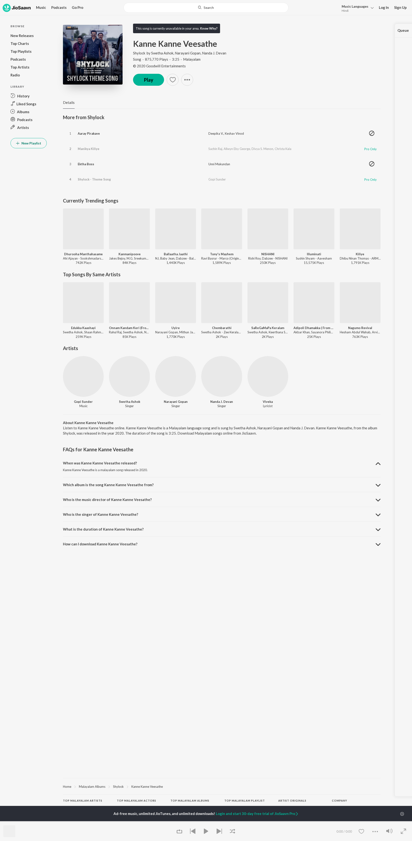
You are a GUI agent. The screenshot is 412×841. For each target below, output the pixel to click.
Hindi (345, 10)
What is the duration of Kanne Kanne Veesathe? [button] (103, 529)
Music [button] (41, 7)
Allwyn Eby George (237, 149)
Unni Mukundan (219, 164)
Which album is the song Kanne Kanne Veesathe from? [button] (108, 485)
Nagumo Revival (360, 328)
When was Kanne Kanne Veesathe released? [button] (100, 463)
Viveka (268, 402)
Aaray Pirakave (89, 133)
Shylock (139, 53)
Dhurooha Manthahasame (83, 254)
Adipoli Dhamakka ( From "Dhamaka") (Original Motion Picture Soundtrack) (314, 328)
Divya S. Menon (262, 149)
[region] (222, 786)
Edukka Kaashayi (83, 328)
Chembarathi (222, 328)
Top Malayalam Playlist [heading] (244, 800)
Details (69, 102)
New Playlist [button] (31, 143)
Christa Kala (283, 149)
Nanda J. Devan (214, 53)
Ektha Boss (86, 164)
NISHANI (267, 254)
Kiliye (360, 254)
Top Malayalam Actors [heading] (136, 800)
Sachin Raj (215, 149)
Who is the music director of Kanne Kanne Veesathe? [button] (107, 499)
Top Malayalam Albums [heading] (189, 800)
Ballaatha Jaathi (176, 254)
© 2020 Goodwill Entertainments (159, 66)
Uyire (175, 328)
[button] (356, 8)
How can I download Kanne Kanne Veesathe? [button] (100, 544)
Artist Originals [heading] (292, 800)
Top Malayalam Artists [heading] (82, 800)
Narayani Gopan (188, 53)
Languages (355, 6)
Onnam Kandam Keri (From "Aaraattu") (129, 328)
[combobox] (206, 7)
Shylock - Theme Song (94, 179)
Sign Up (400, 7)
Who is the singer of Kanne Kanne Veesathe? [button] (100, 514)
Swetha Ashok (162, 53)
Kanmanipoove (129, 254)
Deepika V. (215, 133)
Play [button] (148, 80)
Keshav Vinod (234, 133)
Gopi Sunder (217, 179)
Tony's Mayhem (221, 254)
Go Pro (77, 7)
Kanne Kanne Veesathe (147, 786)
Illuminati (314, 254)
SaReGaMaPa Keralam (267, 328)
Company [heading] (339, 800)
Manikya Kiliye (88, 149)
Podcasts (59, 7)
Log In (384, 7)
